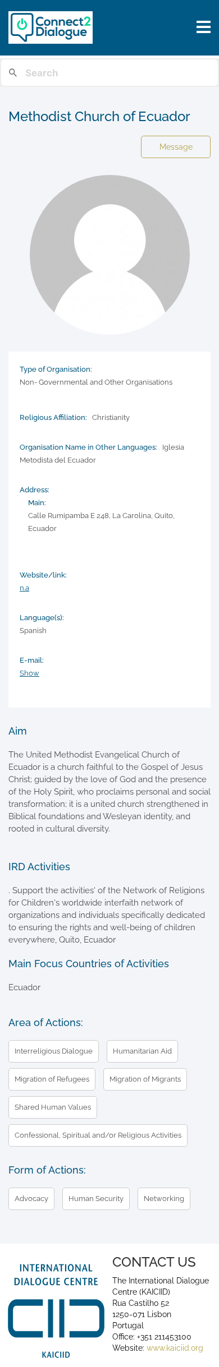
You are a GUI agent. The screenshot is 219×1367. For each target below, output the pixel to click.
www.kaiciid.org (173, 1347)
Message (176, 146)
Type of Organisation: (56, 369)
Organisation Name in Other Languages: (88, 447)
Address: (34, 490)
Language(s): (42, 617)
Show (29, 673)
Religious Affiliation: (53, 417)
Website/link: (43, 575)
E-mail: (32, 660)
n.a (24, 588)
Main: (37, 502)
